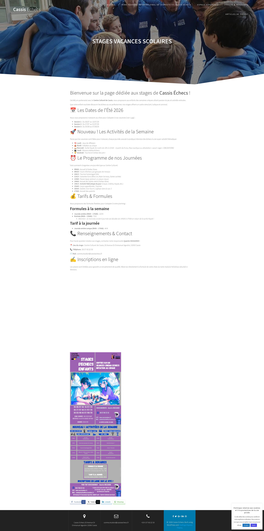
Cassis (27, 9)
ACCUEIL (111, 5)
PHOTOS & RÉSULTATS (236, 5)
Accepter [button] (246, 525)
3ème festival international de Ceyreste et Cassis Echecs (156, 5)
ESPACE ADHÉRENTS (208, 5)
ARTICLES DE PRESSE (237, 14)
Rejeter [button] (254, 525)
